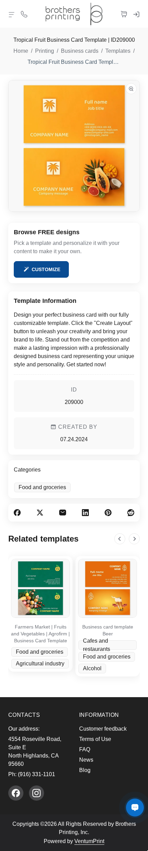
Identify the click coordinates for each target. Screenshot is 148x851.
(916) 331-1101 (36, 774)
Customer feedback (103, 729)
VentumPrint (89, 841)
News (86, 760)
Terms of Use (95, 739)
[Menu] (11, 14)
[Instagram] (36, 793)
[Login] (136, 14)
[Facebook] (15, 793)
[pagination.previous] (119, 538)
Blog (85, 770)
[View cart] (123, 14)
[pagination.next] (134, 538)
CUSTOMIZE (46, 269)
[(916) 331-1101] (24, 14)
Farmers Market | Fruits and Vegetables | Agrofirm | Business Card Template (40, 633)
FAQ (84, 749)
